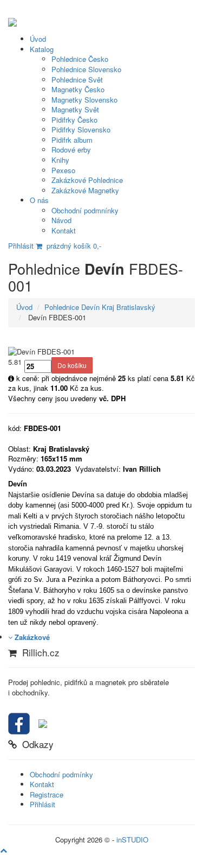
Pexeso (63, 170)
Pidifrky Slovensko (80, 129)
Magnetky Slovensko (84, 99)
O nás (39, 200)
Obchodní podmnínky (85, 210)
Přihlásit (21, 245)
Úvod (38, 39)
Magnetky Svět (75, 109)
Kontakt (63, 230)
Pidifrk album (72, 140)
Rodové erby (71, 149)
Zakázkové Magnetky (85, 190)
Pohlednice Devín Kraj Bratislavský (99, 307)
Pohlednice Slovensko (86, 69)
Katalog (42, 49)
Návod (61, 220)
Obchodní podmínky (61, 774)
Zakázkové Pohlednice (87, 180)
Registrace (46, 794)
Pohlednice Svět (77, 79)
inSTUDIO (132, 839)
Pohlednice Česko (79, 59)
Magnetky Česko (77, 89)
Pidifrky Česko (74, 120)
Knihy (60, 160)
